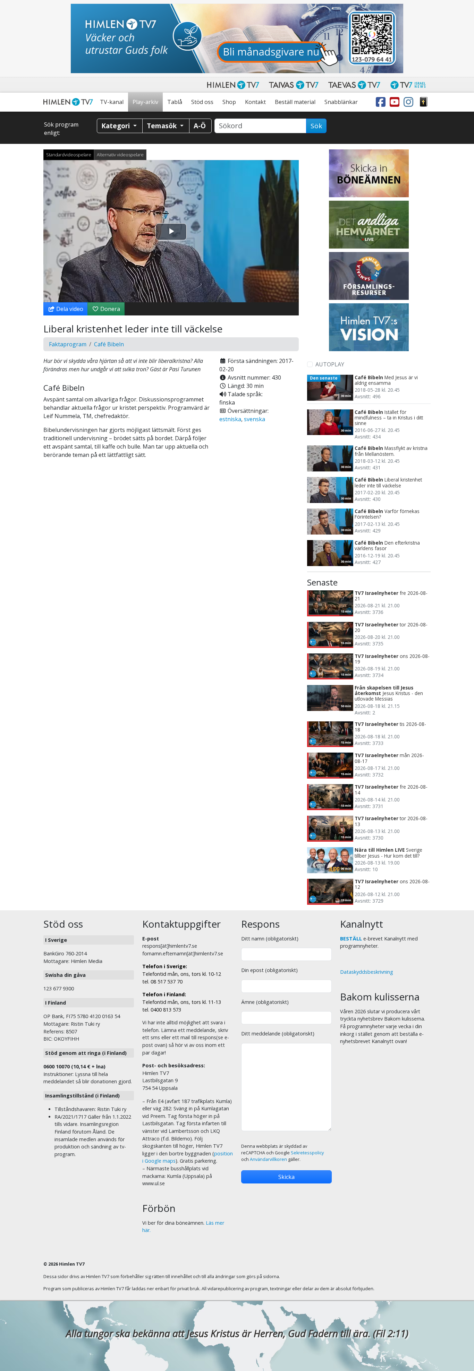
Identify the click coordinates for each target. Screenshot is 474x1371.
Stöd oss (202, 102)
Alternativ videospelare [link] (120, 154)
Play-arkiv (145, 102)
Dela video (69, 309)
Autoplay (329, 364)
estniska (230, 419)
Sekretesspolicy (307, 1153)
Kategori (116, 125)
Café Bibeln (109, 344)
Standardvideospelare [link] (68, 154)
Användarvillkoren (268, 1159)
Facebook (382, 102)
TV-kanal (112, 102)
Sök (316, 125)
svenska (254, 419)
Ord (423, 102)
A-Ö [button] (200, 125)
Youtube (395, 102)
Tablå (174, 102)
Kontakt (255, 102)
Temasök (162, 125)
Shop (229, 102)
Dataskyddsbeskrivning (366, 972)
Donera (109, 309)
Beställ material (295, 102)
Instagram (409, 102)
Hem (69, 102)
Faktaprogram (67, 344)
